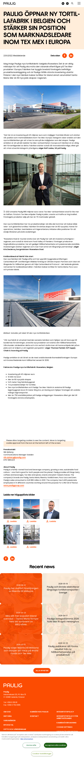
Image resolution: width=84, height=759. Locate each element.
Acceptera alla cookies (55, 745)
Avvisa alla (31, 745)
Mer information (26, 739)
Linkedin (71, 55)
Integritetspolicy (65, 711)
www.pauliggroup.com (14, 485)
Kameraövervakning (66, 722)
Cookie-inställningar (41, 754)
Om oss (7, 711)
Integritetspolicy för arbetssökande (67, 717)
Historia (8, 716)
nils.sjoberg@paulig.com (15, 457)
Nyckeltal (8, 725)
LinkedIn (63, 3)
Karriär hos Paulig (39, 711)
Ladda (13, 521)
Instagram (67, 3)
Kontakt (34, 716)
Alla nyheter (42, 670)
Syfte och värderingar (15, 729)
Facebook (64, 55)
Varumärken (10, 720)
